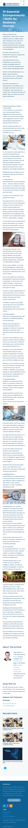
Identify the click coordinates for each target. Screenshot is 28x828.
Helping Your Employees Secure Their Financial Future (13, 729)
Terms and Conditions (9, 816)
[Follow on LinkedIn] (4, 805)
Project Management (8, 705)
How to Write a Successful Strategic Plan (13, 762)
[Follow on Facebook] (7, 805)
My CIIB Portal (14, 800)
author (15, 656)
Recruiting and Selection (9, 703)
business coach (17, 661)
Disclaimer (6, 814)
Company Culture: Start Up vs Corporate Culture (11, 744)
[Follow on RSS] (11, 805)
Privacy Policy (6, 812)
